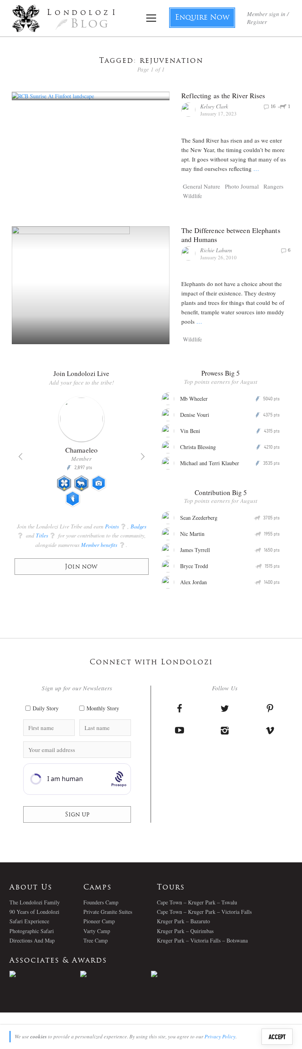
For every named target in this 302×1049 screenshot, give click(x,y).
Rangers (273, 186)
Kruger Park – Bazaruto (183, 921)
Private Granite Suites (107, 911)
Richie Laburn (216, 250)
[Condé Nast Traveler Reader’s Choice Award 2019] (44, 974)
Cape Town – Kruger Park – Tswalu (197, 902)
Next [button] (143, 456)
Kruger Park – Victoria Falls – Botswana (202, 940)
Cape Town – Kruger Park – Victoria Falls (204, 911)
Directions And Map (32, 940)
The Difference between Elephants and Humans (230, 235)
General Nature (201, 186)
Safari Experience (29, 921)
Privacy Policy (220, 1036)
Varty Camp (96, 931)
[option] (82, 455)
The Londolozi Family (34, 902)
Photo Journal (242, 186)
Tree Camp (95, 940)
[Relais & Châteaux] (186, 974)
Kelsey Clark (214, 106)
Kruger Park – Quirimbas (185, 931)
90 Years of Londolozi (34, 911)
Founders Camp (100, 902)
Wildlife (192, 196)
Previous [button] (20, 456)
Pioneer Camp (99, 921)
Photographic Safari (31, 931)
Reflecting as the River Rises (223, 95)
